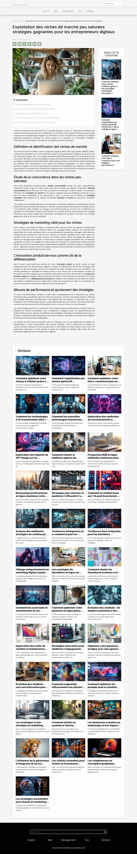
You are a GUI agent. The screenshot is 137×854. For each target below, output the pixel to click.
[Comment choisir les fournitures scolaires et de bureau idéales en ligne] (104, 556)
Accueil (15, 21)
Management (68, 11)
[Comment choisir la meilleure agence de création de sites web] (68, 442)
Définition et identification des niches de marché (33, 104)
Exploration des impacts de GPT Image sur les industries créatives (32, 457)
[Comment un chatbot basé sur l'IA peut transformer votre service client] (104, 480)
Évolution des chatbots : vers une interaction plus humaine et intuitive (30, 687)
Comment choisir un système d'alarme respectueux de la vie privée (64, 727)
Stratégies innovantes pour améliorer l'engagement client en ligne (68, 649)
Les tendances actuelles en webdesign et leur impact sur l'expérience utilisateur (104, 725)
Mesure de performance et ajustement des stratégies (35, 122)
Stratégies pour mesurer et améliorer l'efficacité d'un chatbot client (68, 496)
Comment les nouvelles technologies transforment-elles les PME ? (68, 419)
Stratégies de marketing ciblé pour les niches (32, 113)
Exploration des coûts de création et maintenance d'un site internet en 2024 (31, 649)
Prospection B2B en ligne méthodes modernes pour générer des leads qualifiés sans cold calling (104, 459)
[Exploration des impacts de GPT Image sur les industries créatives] (32, 442)
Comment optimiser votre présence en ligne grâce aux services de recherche (67, 610)
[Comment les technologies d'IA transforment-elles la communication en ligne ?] (32, 404)
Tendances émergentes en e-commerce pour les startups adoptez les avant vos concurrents (68, 536)
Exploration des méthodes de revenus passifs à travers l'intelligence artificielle (103, 421)
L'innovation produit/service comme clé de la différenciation (37, 118)
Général (90, 11)
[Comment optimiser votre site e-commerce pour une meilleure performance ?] (111, 143)
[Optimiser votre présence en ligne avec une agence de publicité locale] (104, 633)
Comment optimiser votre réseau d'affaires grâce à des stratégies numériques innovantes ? (110, 87)
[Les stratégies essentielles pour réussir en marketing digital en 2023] (32, 786)
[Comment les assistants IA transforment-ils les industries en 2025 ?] (32, 595)
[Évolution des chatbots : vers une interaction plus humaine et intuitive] (32, 671)
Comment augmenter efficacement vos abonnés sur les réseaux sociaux (68, 687)
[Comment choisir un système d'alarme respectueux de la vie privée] (68, 709)
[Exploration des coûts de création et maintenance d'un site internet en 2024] (32, 633)
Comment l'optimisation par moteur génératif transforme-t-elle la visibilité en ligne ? (110, 124)
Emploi (46, 11)
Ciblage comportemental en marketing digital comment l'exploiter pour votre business (32, 574)
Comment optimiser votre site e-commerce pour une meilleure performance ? (110, 160)
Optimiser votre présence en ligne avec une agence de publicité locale (103, 649)
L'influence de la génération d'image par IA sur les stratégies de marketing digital (32, 765)
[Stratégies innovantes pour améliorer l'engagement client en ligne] (68, 633)
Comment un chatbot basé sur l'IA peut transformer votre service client (103, 496)
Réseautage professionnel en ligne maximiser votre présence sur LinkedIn (31, 496)
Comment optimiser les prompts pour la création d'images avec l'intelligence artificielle (102, 689)
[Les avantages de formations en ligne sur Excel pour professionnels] (68, 556)
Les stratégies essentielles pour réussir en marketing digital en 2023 (32, 801)
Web (56, 11)
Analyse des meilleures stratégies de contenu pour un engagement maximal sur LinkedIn (32, 536)
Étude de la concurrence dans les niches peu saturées (35, 109)
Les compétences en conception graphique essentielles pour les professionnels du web (101, 765)
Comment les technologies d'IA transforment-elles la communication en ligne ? (32, 419)
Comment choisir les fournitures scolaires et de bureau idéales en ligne (103, 572)
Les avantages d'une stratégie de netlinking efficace (29, 725)
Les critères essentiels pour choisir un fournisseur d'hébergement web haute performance (68, 765)
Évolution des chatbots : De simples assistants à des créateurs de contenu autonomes (104, 612)
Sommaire (22, 100)
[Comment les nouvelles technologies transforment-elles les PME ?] (68, 404)
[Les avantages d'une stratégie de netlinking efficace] (32, 709)
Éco (80, 11)
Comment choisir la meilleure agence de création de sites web (64, 457)
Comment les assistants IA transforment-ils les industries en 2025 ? (32, 610)
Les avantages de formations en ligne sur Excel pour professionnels (67, 572)
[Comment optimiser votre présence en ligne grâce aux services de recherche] (68, 595)
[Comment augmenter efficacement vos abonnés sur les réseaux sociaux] (68, 671)
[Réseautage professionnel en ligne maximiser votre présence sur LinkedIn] (32, 480)
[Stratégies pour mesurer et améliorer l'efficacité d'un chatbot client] (68, 480)
